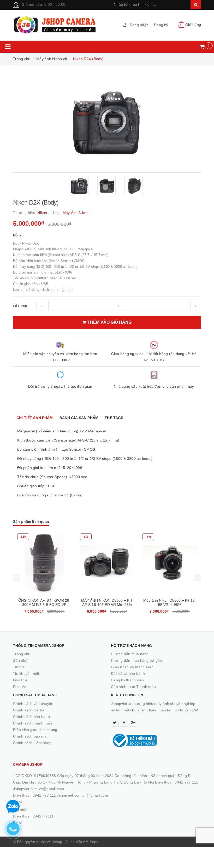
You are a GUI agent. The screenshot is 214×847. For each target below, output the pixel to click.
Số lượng (20, 306)
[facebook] (124, 722)
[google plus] (133, 722)
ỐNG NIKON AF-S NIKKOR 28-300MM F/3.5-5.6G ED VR (44, 602)
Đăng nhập (139, 25)
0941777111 (43, 816)
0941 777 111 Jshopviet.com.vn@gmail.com (70, 795)
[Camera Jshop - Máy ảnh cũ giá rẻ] (58, 25)
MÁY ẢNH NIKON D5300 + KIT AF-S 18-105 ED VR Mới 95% (107, 602)
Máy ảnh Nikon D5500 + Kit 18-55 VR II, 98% (169, 602)
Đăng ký (161, 25)
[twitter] (114, 722)
